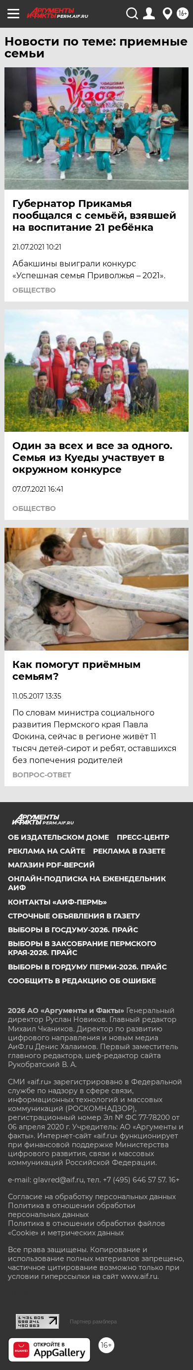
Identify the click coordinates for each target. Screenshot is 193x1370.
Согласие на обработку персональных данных (92, 1196)
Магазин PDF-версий (51, 865)
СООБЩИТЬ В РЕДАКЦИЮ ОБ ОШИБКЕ (82, 980)
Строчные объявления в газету (74, 916)
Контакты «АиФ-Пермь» (57, 902)
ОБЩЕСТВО (34, 290)
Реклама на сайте (46, 851)
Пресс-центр (143, 837)
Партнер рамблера (93, 1321)
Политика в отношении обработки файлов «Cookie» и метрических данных (86, 1228)
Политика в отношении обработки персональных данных (72, 1210)
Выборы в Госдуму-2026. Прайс (73, 929)
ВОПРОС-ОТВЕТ (41, 774)
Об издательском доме (58, 837)
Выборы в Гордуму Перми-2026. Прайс (87, 967)
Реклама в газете (129, 851)
